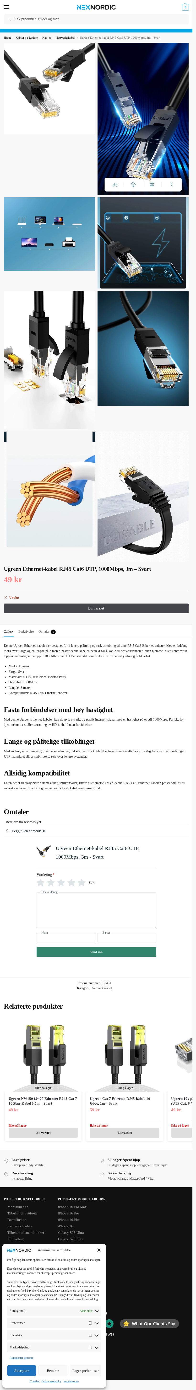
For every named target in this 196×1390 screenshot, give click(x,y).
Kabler (46, 37)
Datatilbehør (16, 1220)
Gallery (9, 631)
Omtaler (46, 631)
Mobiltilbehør (17, 1207)
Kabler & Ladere (20, 1226)
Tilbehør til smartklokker (25, 1233)
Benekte (53, 1371)
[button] (99, 1250)
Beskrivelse (26, 631)
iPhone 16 (65, 1226)
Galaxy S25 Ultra (71, 1233)
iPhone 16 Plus (69, 1220)
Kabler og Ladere (27, 37)
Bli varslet (43, 1132)
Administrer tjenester (21, 1357)
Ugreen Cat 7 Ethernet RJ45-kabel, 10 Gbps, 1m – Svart (120, 1101)
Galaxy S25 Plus (70, 1239)
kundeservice (71, 1381)
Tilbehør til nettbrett (22, 1213)
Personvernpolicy (51, 1381)
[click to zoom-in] (49, 88)
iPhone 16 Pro (68, 1213)
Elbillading (15, 1239)
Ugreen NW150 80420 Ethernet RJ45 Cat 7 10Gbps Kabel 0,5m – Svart (43, 1101)
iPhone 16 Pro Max (72, 1207)
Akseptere (21, 1371)
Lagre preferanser (85, 1371)
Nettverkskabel (65, 37)
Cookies (34, 1381)
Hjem (7, 37)
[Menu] (11, 7)
